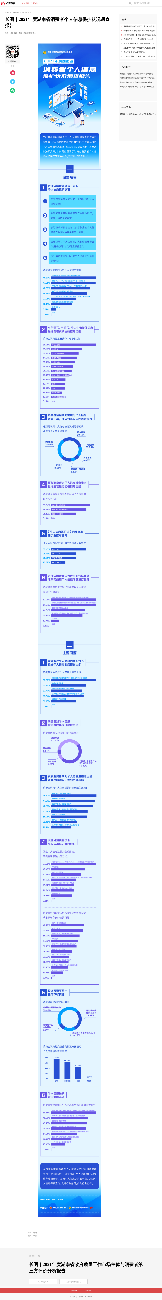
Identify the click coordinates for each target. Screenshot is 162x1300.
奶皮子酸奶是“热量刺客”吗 (133, 52)
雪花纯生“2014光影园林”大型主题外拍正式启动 (138, 78)
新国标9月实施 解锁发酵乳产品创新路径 (138, 48)
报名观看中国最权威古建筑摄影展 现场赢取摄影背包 (138, 82)
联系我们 (88, 1291)
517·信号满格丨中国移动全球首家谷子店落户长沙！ (139, 35)
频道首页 (25, 3)
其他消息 (24, 12)
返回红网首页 (43, 1282)
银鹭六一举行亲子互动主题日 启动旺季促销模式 (138, 87)
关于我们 (74, 1291)
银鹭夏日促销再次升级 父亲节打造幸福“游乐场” (138, 74)
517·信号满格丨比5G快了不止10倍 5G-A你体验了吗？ (139, 56)
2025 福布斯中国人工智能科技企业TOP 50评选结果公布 (139, 44)
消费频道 (16, 12)
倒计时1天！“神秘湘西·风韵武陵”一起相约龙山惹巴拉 (139, 31)
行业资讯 (34, 3)
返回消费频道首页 (73, 1282)
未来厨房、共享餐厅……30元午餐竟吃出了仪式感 (138, 114)
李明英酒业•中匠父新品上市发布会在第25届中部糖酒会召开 (139, 26)
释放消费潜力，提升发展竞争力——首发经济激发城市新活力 (139, 39)
